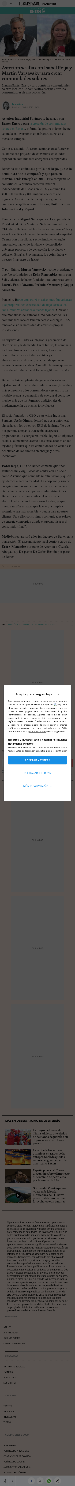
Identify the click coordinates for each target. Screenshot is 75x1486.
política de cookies (37, 731)
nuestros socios (51, 701)
